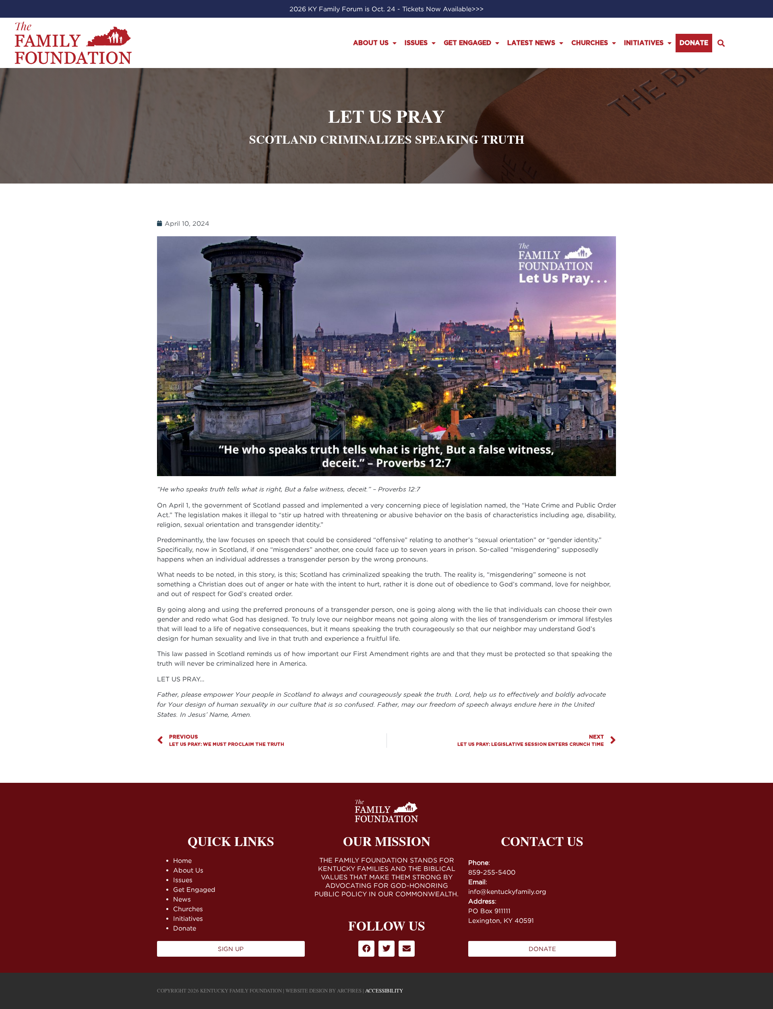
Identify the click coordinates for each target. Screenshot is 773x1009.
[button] (721, 43)
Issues (416, 43)
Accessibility (384, 990)
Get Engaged (467, 43)
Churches (589, 43)
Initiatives (643, 43)
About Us (371, 43)
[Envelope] (407, 949)
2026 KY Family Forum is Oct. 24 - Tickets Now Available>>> (386, 8)
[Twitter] (386, 949)
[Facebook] (366, 949)
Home (182, 860)
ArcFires (349, 990)
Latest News (531, 43)
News (182, 899)
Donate (694, 43)
